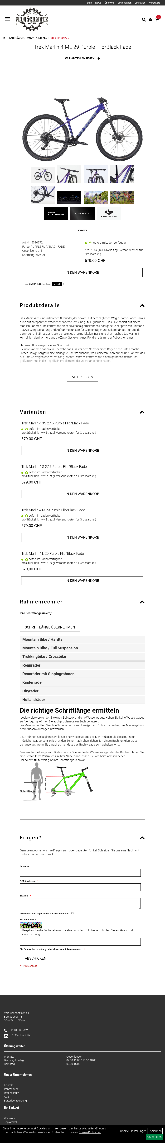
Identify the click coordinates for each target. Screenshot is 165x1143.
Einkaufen (140, 2)
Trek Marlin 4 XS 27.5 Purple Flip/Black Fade (55, 423)
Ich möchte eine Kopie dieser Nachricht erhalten (44, 913)
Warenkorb (154, 2)
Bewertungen (124, 2)
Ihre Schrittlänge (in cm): (36, 613)
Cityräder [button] (30, 691)
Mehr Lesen (82, 377)
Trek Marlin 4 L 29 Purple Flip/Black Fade (52, 553)
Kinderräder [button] (32, 682)
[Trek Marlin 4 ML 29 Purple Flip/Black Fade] (82, 116)
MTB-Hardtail (60, 37)
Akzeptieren (154, 1136)
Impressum (11, 1089)
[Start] (4, 37)
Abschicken (35, 958)
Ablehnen (156, 1131)
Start (89, 2)
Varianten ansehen (80, 58)
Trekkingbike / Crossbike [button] (44, 656)
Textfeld (24, 895)
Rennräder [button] (31, 665)
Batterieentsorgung (15, 1100)
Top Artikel (10, 1122)
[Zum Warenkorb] (157, 20)
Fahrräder (16, 37)
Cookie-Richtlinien (90, 1132)
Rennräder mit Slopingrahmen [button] (48, 674)
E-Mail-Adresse (28, 881)
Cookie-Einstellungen (133, 1131)
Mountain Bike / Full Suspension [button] (50, 648)
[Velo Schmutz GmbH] (32, 19)
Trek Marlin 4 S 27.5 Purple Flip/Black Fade (54, 467)
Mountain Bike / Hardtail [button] (43, 639)
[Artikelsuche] (144, 20)
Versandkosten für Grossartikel (75, 432)
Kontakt (8, 1085)
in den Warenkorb (82, 272)
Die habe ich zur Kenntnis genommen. (51, 949)
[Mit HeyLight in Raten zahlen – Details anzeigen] (63, 284)
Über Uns (109, 2)
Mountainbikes (37, 37)
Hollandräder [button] (33, 699)
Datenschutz (11, 1092)
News (98, 2)
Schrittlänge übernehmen (50, 627)
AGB (6, 1096)
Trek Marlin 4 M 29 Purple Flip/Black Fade (53, 510)
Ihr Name (24, 866)
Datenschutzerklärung (35, 949)
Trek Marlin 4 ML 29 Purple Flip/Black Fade (82, 47)
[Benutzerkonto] (150, 19)
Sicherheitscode (28, 919)
